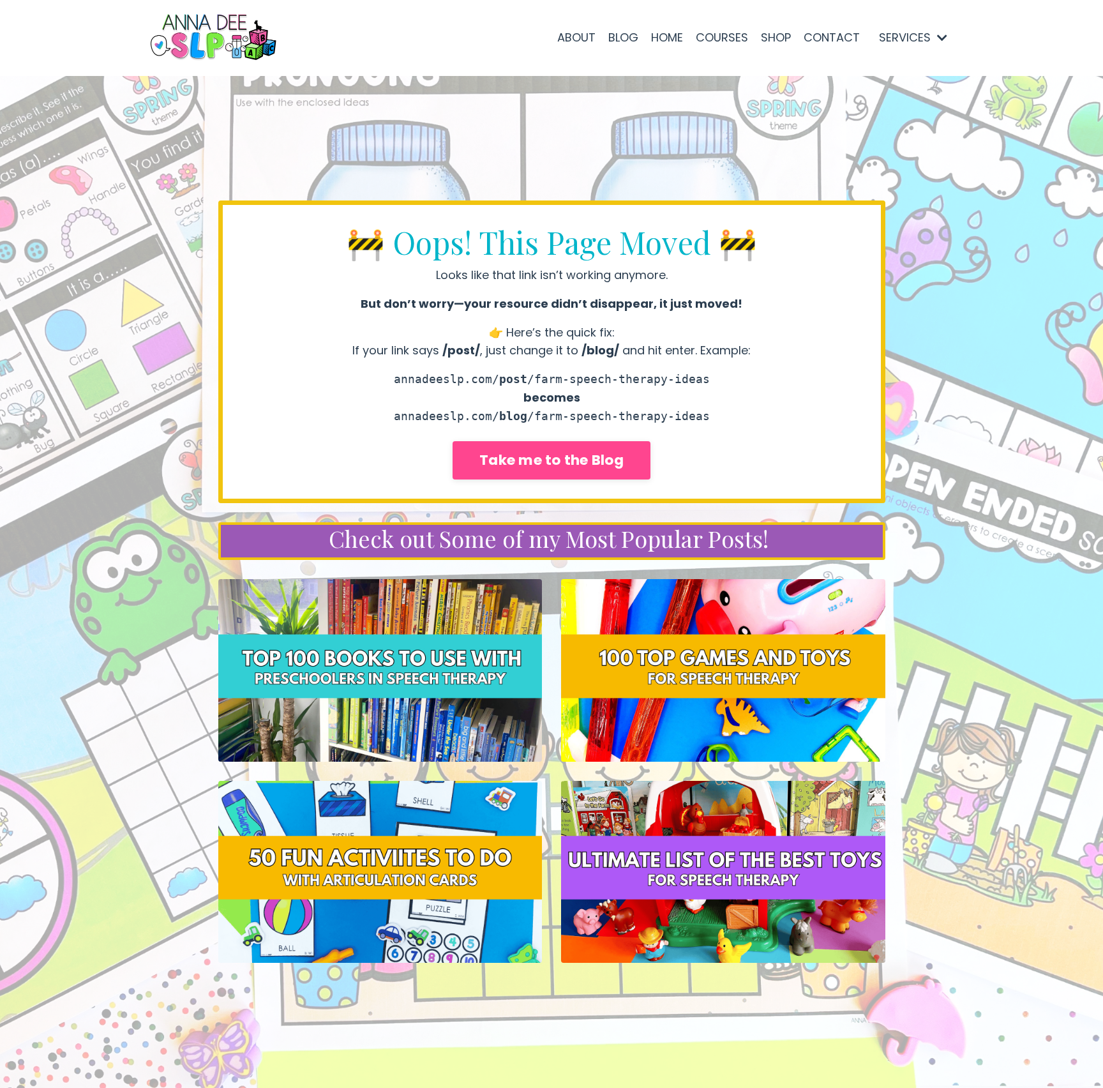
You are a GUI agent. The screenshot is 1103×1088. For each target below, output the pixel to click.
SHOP (776, 37)
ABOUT (576, 37)
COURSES (722, 37)
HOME (667, 37)
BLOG (623, 37)
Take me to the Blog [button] (551, 460)
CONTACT (832, 37)
